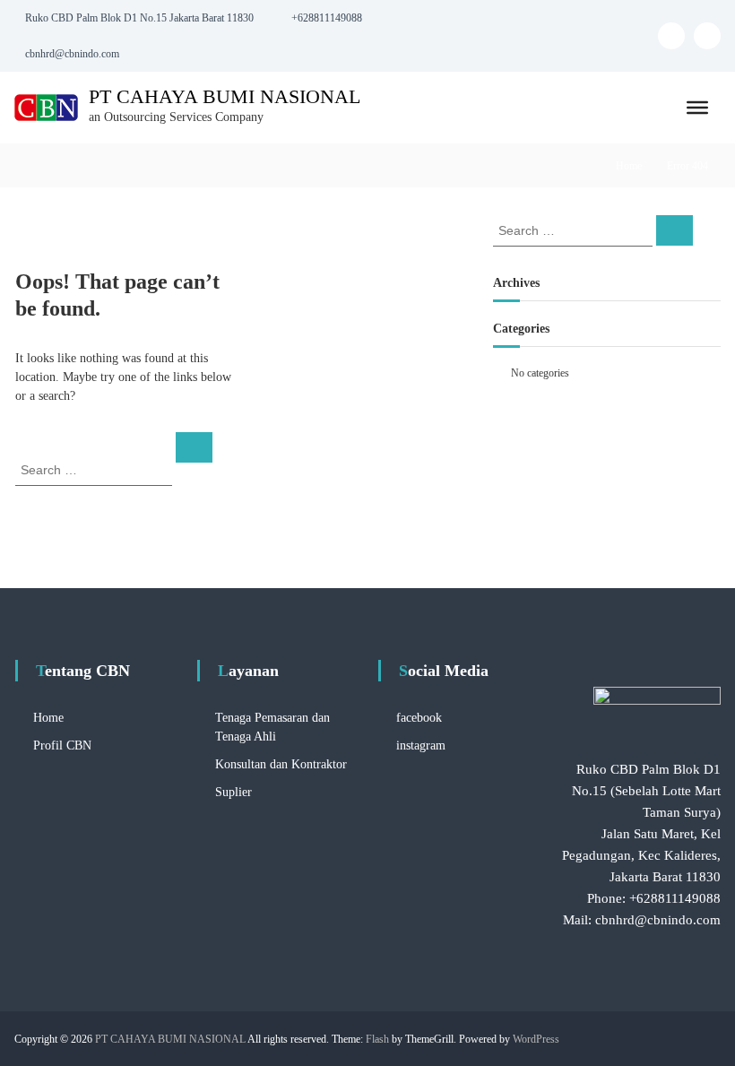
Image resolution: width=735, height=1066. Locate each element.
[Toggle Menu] (697, 107)
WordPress (536, 1039)
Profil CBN (62, 745)
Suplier (233, 792)
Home (629, 166)
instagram (420, 745)
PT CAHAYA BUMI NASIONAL (224, 96)
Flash (377, 1039)
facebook (419, 717)
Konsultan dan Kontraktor (281, 764)
